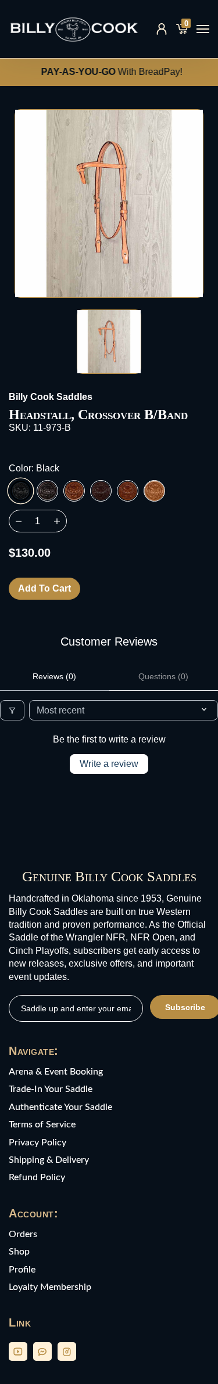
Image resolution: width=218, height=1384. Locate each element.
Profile (22, 1269)
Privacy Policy (37, 1142)
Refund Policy (37, 1177)
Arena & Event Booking (56, 1071)
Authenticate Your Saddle (60, 1107)
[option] (109, 203)
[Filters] (12, 710)
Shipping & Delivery (49, 1160)
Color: (34, 468)
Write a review (109, 764)
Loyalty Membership (50, 1287)
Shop (19, 1251)
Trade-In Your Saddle (50, 1089)
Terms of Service (42, 1124)
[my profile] (161, 29)
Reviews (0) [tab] (54, 676)
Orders (23, 1234)
